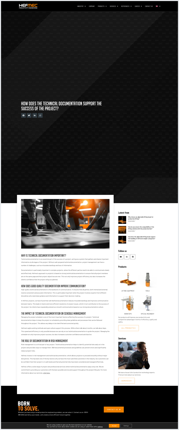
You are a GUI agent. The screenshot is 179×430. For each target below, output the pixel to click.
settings (100, 427)
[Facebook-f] (132, 256)
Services (113, 6)
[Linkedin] (126, 256)
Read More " (131, 221)
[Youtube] (120, 256)
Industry (80, 6)
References (125, 6)
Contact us (149, 6)
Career (137, 6)
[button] (23, 115)
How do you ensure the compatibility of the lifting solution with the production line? (141, 228)
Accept (114, 426)
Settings (126, 426)
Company (92, 6)
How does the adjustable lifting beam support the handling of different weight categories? (141, 237)
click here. (46, 373)
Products (101, 6)
